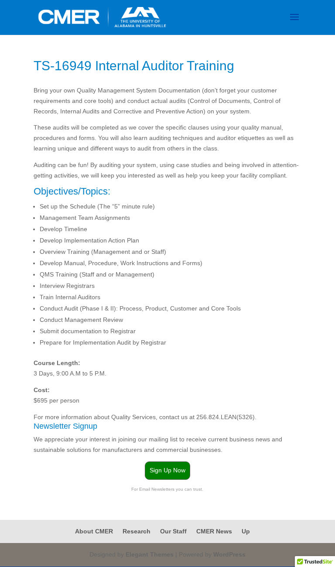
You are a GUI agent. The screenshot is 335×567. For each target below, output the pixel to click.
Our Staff (173, 531)
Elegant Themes (150, 554)
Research (136, 531)
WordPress (229, 554)
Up (246, 531)
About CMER (94, 531)
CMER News (214, 531)
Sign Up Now (167, 470)
